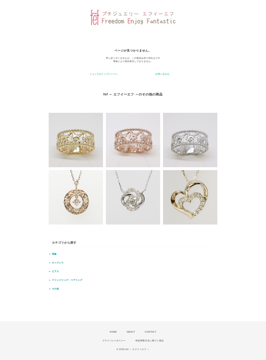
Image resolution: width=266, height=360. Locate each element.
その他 (55, 288)
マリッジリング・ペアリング (67, 280)
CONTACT (150, 332)
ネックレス (58, 262)
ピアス (55, 271)
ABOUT (131, 332)
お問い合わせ (162, 74)
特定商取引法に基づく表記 (150, 340)
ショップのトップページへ (104, 74)
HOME (113, 332)
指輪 (54, 254)
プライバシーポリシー (114, 340)
